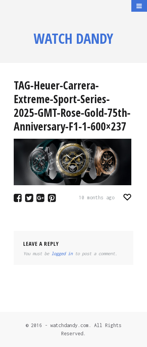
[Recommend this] (127, 197)
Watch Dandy (73, 38)
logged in (62, 253)
